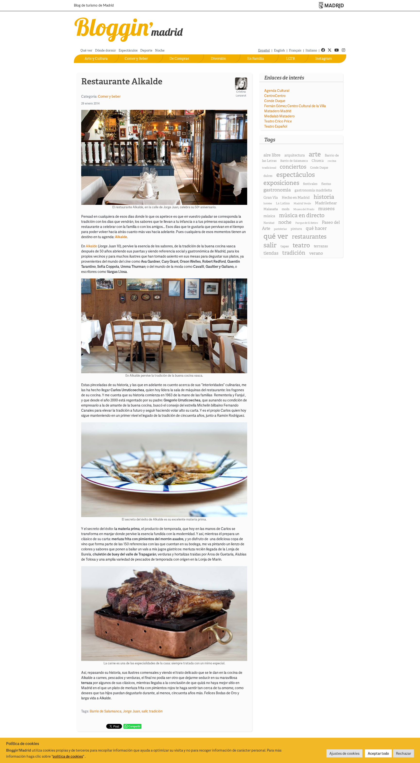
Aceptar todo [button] (378, 753)
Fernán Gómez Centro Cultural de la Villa (295, 106)
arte (315, 154)
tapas (284, 246)
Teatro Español (275, 126)
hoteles (267, 203)
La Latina (283, 203)
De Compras (179, 58)
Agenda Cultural (276, 90)
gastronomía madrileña (313, 190)
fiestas (326, 184)
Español (264, 50)
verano (316, 253)
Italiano (311, 50)
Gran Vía (270, 197)
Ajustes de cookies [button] (344, 753)
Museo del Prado (303, 209)
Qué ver (86, 50)
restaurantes (309, 237)
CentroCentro (275, 95)
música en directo (301, 215)
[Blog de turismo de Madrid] (129, 28)
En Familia (255, 58)
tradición (156, 711)
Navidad (268, 223)
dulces (267, 176)
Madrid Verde (302, 203)
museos (326, 209)
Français (295, 50)
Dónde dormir (105, 50)
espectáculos (295, 174)
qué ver (275, 236)
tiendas (270, 253)
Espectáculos (128, 50)
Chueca (318, 160)
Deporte (146, 50)
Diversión (218, 58)
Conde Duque (274, 100)
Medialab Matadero (279, 116)
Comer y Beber (136, 58)
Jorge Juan (131, 711)
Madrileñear (326, 203)
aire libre (271, 155)
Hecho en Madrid (296, 197)
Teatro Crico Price (278, 121)
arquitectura (294, 155)
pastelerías (280, 229)
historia (324, 196)
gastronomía (277, 190)
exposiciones (281, 183)
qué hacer (316, 228)
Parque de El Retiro (306, 223)
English (279, 50)
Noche (160, 50)
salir (144, 711)
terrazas (321, 246)
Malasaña (270, 209)
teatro (301, 245)
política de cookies (68, 756)
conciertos (293, 166)
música (269, 216)
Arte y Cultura (96, 58)
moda (285, 209)
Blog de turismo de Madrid (94, 5)
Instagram (323, 58)
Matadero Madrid (277, 111)
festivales (310, 184)
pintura (296, 229)
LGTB (290, 58)
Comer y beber (109, 96)
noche (284, 222)
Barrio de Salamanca (106, 711)
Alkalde (91, 246)
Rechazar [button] (403, 753)
